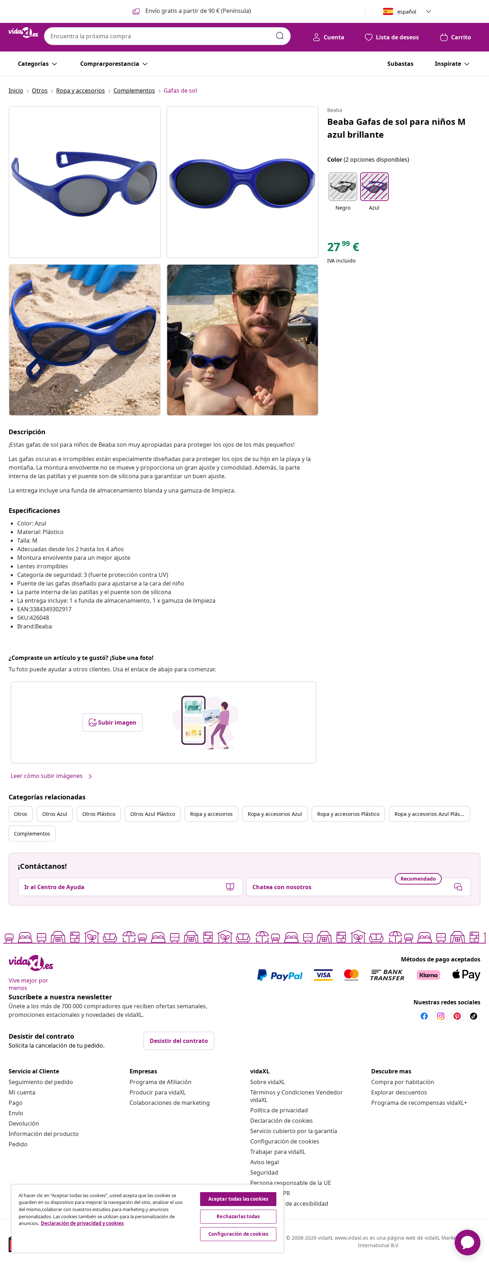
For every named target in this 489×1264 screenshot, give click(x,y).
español (406, 11)
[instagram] (440, 1016)
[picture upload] (205, 722)
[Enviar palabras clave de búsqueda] (280, 35)
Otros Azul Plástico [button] (152, 813)
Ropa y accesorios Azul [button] (275, 813)
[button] (191, 11)
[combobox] (167, 36)
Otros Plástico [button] (98, 813)
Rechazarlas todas (238, 1216)
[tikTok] (473, 1016)
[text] (343, 248)
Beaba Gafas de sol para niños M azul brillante (396, 128)
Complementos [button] (32, 833)
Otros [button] (20, 813)
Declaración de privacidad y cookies (82, 1223)
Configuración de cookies (284, 1141)
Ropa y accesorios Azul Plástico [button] (431, 813)
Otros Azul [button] (54, 813)
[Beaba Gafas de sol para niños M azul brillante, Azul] (84, 182)
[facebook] (424, 1016)
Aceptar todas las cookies (238, 1199)
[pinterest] (457, 1016)
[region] (147, 1219)
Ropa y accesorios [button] (211, 813)
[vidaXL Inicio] (23, 32)
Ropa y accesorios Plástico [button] (348, 813)
